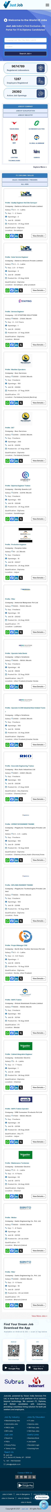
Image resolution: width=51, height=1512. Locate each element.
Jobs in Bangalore (23, 1494)
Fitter (13, 599)
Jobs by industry (25, 115)
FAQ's (7, 1441)
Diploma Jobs (33, 1424)
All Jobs (24, 184)
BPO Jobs (9, 1431)
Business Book (33, 1438)
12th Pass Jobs (33, 1427)
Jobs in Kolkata (23, 1498)
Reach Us (8, 1438)
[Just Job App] (25, 1484)
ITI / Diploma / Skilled (25, 175)
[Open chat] (44, 1505)
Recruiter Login (33, 1445)
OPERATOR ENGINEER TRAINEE (22, 824)
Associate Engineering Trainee (22, 766)
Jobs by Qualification (25, 111)
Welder (14, 1217)
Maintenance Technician (20, 1163)
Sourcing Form (33, 1448)
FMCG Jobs (9, 1427)
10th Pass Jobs (33, 1431)
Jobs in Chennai (7, 1498)
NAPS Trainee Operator (20, 1109)
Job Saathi (32, 1441)
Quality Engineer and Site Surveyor (24, 203)
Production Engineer (18, 544)
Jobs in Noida (26, 1502)
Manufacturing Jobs (12, 1421)
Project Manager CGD (19, 945)
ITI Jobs (31, 1421)
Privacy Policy (10, 1445)
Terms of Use (10, 1448)
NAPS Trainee (16, 1000)
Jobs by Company (25, 106)
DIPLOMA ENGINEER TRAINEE (22, 885)
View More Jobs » (39, 1316)
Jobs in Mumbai (39, 1494)
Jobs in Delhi (7, 1494)
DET (12, 428)
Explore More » (40, 167)
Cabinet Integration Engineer (21, 1054)
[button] (42, 1497)
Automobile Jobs (11, 1424)
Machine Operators (18, 369)
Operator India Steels (19, 653)
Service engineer (17, 312)
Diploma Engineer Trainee (20, 486)
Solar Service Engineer (19, 257)
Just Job (25, 1509)
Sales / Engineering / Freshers (24, 180)
